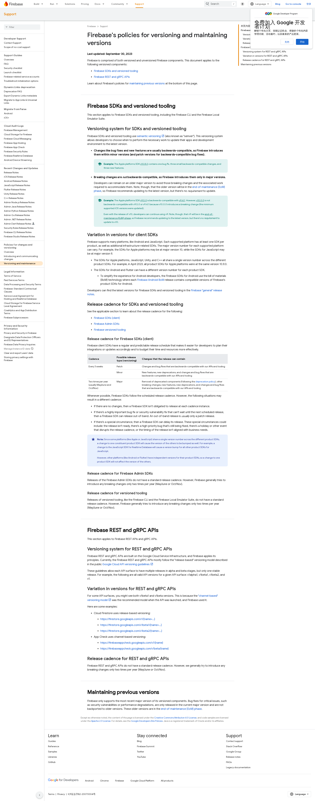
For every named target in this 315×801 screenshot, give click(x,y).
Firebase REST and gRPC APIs (112, 77)
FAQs (229, 762)
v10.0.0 (200, 200)
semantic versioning (149, 136)
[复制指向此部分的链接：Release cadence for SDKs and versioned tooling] (186, 305)
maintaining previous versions (147, 83)
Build (36, 3)
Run (52, 3)
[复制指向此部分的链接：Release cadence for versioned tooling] (150, 493)
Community (117, 3)
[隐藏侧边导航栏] (39, 795)
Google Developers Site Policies (147, 721)
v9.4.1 (182, 200)
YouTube (141, 756)
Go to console (293, 3)
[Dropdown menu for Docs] (104, 4)
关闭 (287, 42)
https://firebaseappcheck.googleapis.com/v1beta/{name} (134, 648)
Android (89, 780)
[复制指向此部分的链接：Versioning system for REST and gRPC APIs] (175, 549)
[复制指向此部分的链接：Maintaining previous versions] (162, 692)
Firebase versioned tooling (110, 329)
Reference (53, 746)
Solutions (70, 3)
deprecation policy (205, 381)
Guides (52, 741)
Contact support (234, 741)
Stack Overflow (234, 746)
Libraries (52, 756)
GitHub (51, 762)
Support (139, 3)
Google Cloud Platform (142, 780)
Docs (97, 3)
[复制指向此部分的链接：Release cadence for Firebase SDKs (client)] (156, 339)
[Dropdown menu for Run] (58, 4)
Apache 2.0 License (101, 721)
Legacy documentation (238, 767)
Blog (277, 3)
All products (167, 780)
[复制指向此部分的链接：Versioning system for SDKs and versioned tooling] (189, 129)
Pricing (85, 3)
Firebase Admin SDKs (106, 324)
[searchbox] (22, 27)
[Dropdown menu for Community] (128, 4)
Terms (51, 794)
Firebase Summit (145, 746)
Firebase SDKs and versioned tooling (116, 71)
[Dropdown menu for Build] (43, 4)
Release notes (233, 756)
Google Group (233, 751)
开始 (302, 41)
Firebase (91, 26)
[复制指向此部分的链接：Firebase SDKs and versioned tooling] (178, 106)
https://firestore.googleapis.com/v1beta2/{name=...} (131, 631)
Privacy (61, 794)
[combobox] (220, 4)
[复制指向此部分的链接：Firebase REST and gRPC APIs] (161, 531)
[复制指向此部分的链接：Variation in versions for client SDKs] (161, 235)
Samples (52, 751)
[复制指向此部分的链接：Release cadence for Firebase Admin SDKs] (156, 474)
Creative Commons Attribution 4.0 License (175, 717)
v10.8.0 (144, 163)
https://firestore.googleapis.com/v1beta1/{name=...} (131, 625)
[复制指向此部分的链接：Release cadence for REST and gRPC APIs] (172, 659)
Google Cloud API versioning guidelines (126, 564)
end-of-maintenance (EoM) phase (181, 709)
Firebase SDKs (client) (107, 318)
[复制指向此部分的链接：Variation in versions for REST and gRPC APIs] (179, 589)
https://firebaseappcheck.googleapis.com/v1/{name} (131, 642)
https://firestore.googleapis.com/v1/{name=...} (127, 619)
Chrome (104, 780)
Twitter (140, 751)
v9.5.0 (143, 200)
